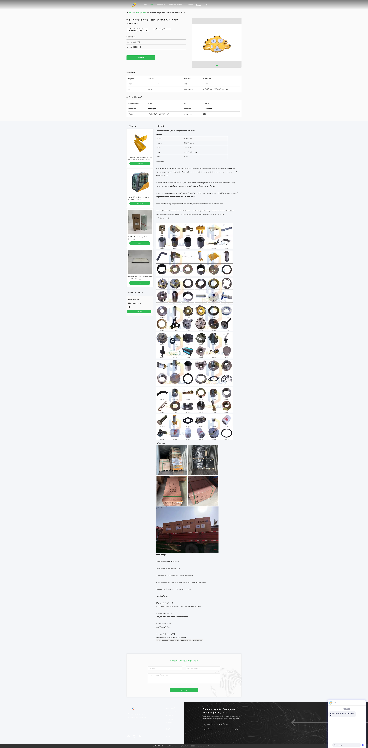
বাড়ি (145, 5)
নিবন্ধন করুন (236, 729)
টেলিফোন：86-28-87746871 (137, 714)
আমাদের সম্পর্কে (161, 5)
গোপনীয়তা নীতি (156, 746)
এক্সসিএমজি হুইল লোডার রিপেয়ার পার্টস (170, 640)
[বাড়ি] (134, 5)
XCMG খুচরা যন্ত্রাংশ (141, 12)
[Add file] (330, 745)
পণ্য (151, 5)
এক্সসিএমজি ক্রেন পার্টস (186, 640)
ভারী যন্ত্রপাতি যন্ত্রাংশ (197, 640)
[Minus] (363, 703)
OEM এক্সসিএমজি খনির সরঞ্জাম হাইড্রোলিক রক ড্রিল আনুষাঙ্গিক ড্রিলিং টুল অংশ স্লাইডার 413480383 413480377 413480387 (140, 159)
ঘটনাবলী (191, 5)
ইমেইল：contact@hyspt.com (137, 717)
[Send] (363, 745)
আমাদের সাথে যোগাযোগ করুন (175, 6)
